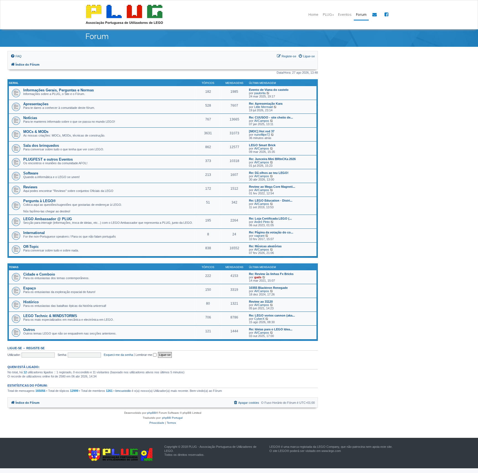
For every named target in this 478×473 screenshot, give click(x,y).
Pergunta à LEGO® (39, 201)
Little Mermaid (263, 107)
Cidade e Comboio (39, 274)
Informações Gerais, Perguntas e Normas (58, 90)
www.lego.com (331, 451)
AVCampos (261, 120)
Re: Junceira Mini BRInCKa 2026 (272, 159)
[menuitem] (16, 56)
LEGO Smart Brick (262, 145)
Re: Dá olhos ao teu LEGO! (269, 172)
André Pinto (262, 221)
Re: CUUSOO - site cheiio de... (271, 117)
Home (313, 14)
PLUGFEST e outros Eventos (48, 159)
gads (257, 277)
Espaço (29, 288)
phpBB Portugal (172, 417)
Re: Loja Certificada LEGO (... (270, 218)
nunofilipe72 (262, 134)
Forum (361, 14)
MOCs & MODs (35, 132)
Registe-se (35, 348)
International (34, 233)
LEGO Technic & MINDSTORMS (50, 316)
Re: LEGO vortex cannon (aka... (272, 315)
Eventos (345, 14)
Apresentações (35, 104)
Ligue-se (14, 348)
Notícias (30, 118)
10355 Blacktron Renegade (268, 287)
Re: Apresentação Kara (265, 103)
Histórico (31, 302)
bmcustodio (123, 390)
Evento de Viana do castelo (269, 89)
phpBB (151, 412)
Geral (14, 82)
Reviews (30, 187)
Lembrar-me (144, 354)
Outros (29, 330)
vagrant (259, 235)
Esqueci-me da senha (118, 354)
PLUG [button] (327, 14)
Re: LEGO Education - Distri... (270, 200)
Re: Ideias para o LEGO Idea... (270, 329)
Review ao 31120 (261, 301)
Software (30, 173)
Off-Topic (31, 247)
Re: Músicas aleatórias (265, 246)
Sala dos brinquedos (41, 145)
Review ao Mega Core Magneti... (272, 186)
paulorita (260, 93)
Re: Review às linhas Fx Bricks (271, 274)
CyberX (259, 318)
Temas (14, 267)
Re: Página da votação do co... (271, 232)
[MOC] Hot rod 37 (261, 131)
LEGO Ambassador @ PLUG (47, 219)
